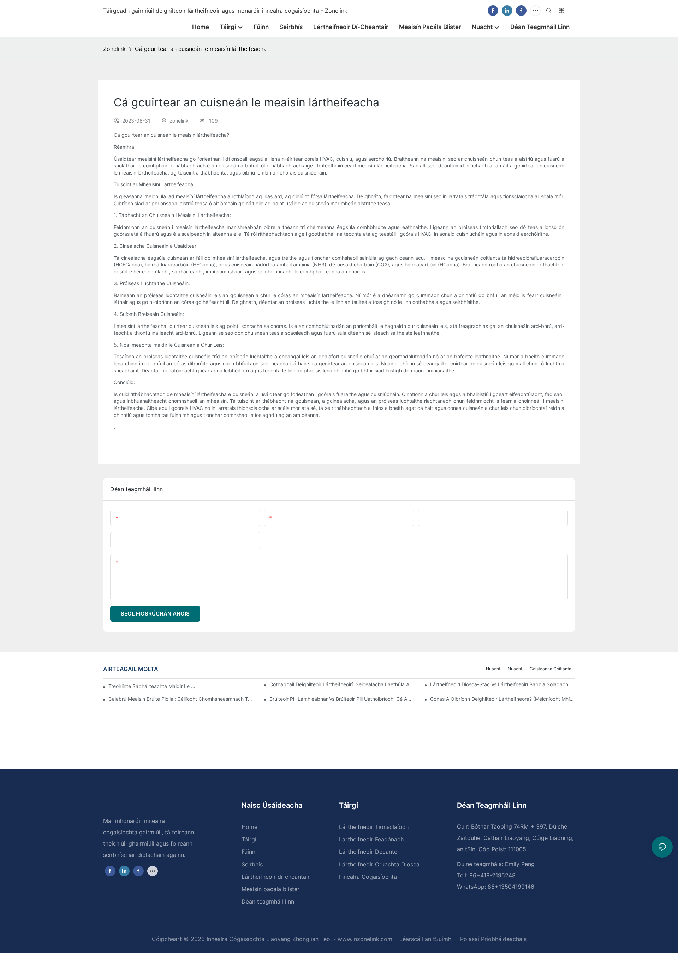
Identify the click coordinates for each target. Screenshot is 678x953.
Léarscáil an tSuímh (424, 938)
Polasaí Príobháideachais (492, 938)
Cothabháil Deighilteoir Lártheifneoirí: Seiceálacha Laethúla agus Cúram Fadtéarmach (341, 684)
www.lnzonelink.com (364, 938)
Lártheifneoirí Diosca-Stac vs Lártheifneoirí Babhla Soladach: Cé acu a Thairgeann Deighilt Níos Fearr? (502, 684)
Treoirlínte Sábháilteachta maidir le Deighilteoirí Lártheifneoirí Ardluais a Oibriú (152, 686)
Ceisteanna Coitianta (550, 668)
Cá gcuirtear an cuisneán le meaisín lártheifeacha (201, 48)
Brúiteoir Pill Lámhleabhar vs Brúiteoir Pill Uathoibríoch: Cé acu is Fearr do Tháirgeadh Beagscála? (341, 699)
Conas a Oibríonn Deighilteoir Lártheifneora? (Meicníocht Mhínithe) (502, 699)
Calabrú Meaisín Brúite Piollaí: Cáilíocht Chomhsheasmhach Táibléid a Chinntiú (180, 699)
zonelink (114, 48)
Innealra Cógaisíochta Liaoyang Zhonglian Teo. (268, 938)
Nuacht (515, 668)
